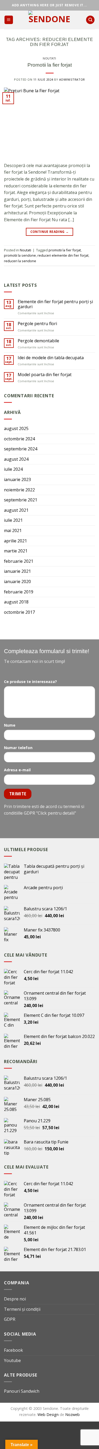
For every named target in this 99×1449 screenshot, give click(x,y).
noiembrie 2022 (19, 490)
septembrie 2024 (20, 449)
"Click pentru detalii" (56, 813)
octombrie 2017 (19, 612)
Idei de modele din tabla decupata (51, 357)
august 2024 (16, 459)
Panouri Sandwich (21, 1391)
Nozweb (72, 1414)
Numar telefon (18, 747)
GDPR (9, 1319)
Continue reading (49, 231)
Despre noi (15, 1299)
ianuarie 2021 (17, 571)
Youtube (12, 1360)
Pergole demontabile (38, 340)
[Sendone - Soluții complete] (50, 20)
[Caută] (90, 20)
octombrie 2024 (19, 439)
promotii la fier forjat (65, 250)
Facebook (13, 1350)
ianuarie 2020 (17, 581)
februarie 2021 (18, 561)
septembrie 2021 (20, 500)
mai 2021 (13, 530)
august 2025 (16, 428)
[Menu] (8, 20)
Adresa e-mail (17, 769)
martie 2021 (15, 551)
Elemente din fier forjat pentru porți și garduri (55, 304)
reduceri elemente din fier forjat (62, 255)
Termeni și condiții (22, 1309)
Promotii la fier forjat (49, 65)
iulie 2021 (13, 520)
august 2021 (16, 510)
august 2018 (16, 602)
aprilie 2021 (15, 541)
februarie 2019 (18, 592)
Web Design (48, 1414)
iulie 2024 (13, 469)
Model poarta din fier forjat (45, 374)
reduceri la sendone (20, 261)
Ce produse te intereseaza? (30, 681)
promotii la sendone (20, 255)
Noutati (49, 58)
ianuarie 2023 (17, 479)
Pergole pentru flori (37, 323)
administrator (72, 79)
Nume (9, 725)
